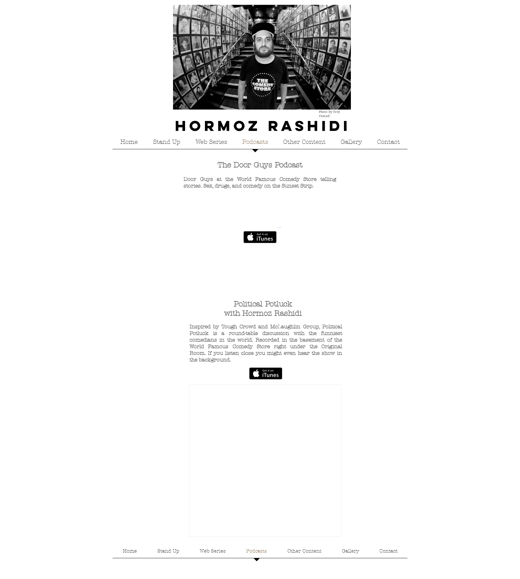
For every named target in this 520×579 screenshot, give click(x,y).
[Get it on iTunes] (260, 237)
